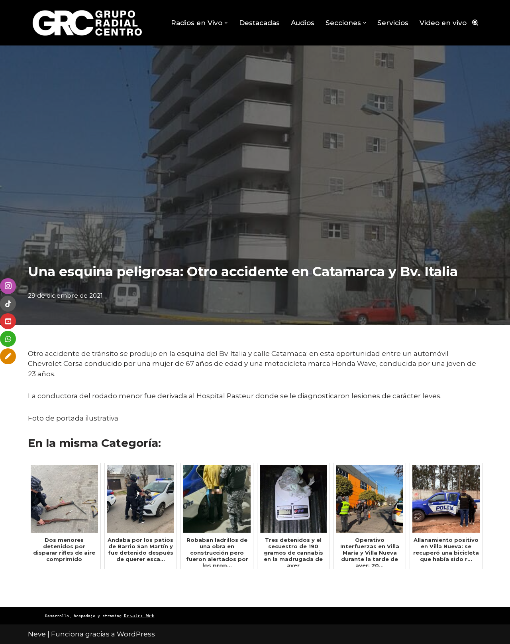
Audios (302, 23)
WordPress (136, 634)
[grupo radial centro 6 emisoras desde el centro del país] (87, 22)
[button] (226, 23)
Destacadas (259, 23)
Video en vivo (443, 23)
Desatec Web (139, 615)
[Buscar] (475, 23)
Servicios (392, 23)
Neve (37, 634)
